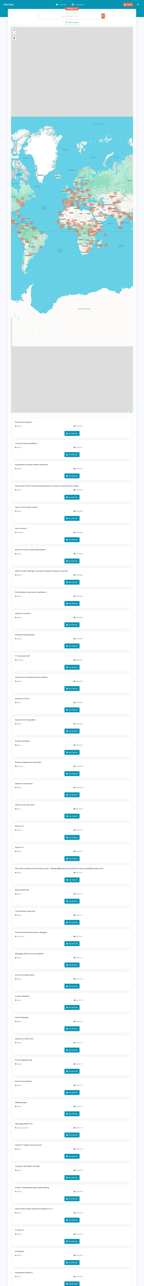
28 (19, 232)
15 (99, 204)
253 (64, 201)
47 (79, 234)
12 (98, 229)
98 (60, 212)
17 (82, 228)
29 (79, 225)
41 (69, 227)
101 (11, 221)
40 (128, 215)
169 (90, 230)
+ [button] (14, 29)
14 (27, 241)
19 (78, 207)
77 (89, 196)
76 (23, 219)
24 (75, 224)
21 (92, 220)
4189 (69, 203)
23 (110, 209)
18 (100, 245)
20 (27, 225)
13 (22, 239)
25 (105, 215)
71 (80, 198)
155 (91, 210)
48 (68, 222)
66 (95, 226)
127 (21, 204)
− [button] (14, 33)
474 (72, 198)
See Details (73, 433)
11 (96, 222)
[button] (138, 4)
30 (89, 248)
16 (120, 227)
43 (72, 192)
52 (120, 217)
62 (116, 209)
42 (91, 242)
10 (118, 201)
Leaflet (130, 412)
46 (131, 219)
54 (22, 227)
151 (94, 232)
